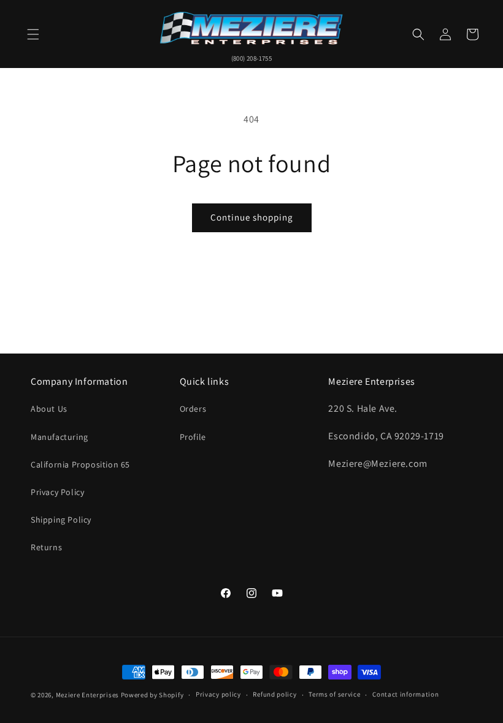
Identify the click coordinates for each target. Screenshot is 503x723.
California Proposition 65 (80, 464)
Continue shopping (251, 217)
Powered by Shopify (152, 695)
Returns (46, 547)
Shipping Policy (61, 519)
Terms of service (334, 694)
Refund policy (274, 694)
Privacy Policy (57, 492)
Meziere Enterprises (87, 695)
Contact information (405, 694)
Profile (193, 436)
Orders (193, 408)
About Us (49, 408)
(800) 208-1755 (251, 58)
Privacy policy (218, 694)
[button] (33, 34)
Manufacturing (59, 436)
